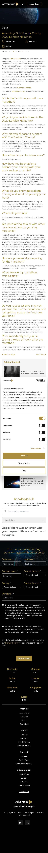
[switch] (42, 425)
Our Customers (24, 742)
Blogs (27, 52)
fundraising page (24, 88)
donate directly (18, 91)
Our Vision (24, 738)
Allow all (24, 456)
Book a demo (33, 4)
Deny (24, 470)
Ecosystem (24, 724)
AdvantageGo (6, 52)
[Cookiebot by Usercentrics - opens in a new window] (35, 380)
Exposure (24, 717)
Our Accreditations (24, 746)
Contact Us (24, 756)
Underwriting (24, 713)
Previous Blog (9, 355)
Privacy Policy (24, 760)
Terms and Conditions (24, 764)
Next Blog (40, 355)
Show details (36, 449)
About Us (24, 735)
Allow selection (24, 463)
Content (18, 52)
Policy (24, 720)
